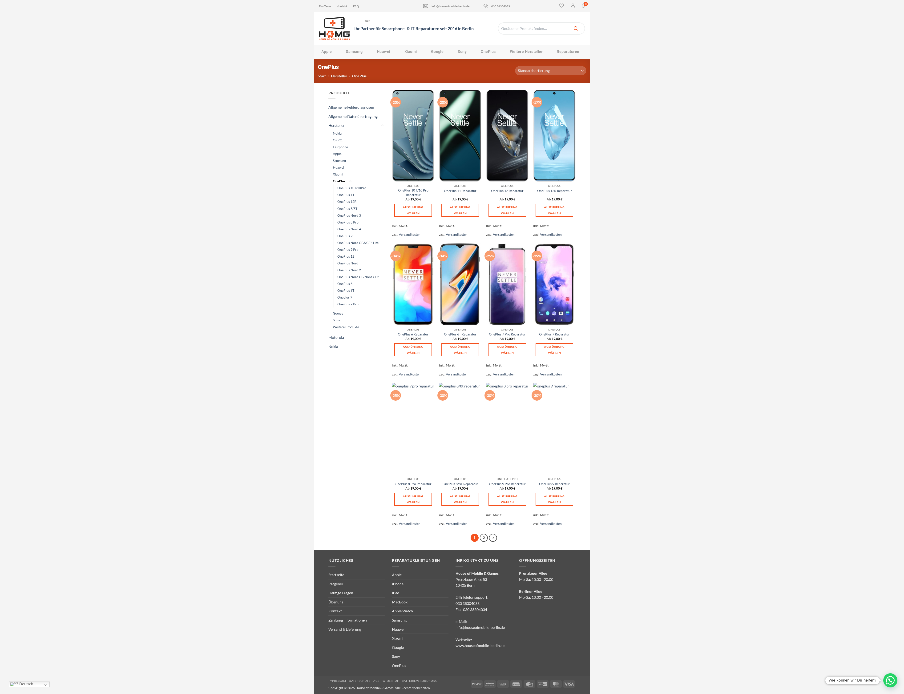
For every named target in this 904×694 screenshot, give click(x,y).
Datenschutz (360, 680)
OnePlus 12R (346, 201)
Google (437, 51)
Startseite (336, 574)
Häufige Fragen (340, 592)
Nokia (337, 133)
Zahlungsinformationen (347, 620)
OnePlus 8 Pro (348, 222)
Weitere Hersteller (526, 51)
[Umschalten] (382, 125)
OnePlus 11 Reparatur (460, 191)
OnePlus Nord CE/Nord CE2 (358, 277)
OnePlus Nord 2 (349, 270)
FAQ (356, 6)
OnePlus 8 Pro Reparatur (413, 484)
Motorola (336, 337)
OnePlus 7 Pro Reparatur (507, 334)
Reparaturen (568, 51)
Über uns (335, 602)
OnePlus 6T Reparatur (460, 334)
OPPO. (338, 140)
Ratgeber (335, 584)
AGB (376, 680)
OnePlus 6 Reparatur (413, 334)
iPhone (398, 584)
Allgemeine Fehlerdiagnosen (351, 107)
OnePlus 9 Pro (348, 249)
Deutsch (25, 684)
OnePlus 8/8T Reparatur (460, 484)
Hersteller (339, 76)
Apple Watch (402, 611)
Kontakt (342, 6)
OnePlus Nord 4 (349, 229)
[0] (583, 6)
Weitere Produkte (346, 327)
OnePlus (488, 51)
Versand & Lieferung (344, 629)
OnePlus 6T (345, 290)
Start (322, 76)
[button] (890, 680)
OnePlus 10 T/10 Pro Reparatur (413, 192)
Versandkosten (409, 234)
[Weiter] (493, 538)
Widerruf (391, 680)
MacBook (400, 602)
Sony (462, 51)
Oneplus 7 (344, 297)
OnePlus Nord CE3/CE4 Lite (358, 243)
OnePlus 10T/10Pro (351, 188)
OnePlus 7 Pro (348, 304)
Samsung (354, 51)
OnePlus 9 (344, 236)
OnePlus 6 (344, 284)
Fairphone (340, 147)
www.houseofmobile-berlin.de (480, 645)
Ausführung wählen (413, 210)
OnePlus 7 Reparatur (554, 334)
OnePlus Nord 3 (349, 215)
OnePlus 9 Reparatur (554, 484)
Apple (326, 51)
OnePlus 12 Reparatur (507, 191)
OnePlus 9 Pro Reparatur (507, 484)
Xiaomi (410, 51)
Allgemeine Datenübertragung (353, 116)
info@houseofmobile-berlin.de (450, 6)
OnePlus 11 (345, 195)
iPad (395, 592)
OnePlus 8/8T (347, 209)
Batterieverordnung (420, 680)
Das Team (325, 6)
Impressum (337, 680)
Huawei (383, 51)
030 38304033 (500, 6)
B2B (368, 21)
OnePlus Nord (347, 263)
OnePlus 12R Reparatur (554, 191)
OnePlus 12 (345, 256)
